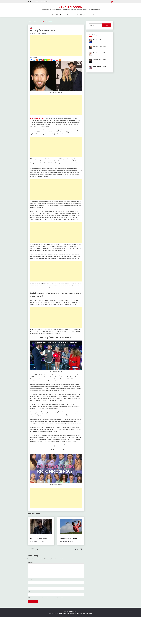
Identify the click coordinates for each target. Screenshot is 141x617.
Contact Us (37, 1)
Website (30, 592)
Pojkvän (48, 15)
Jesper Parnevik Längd (68, 539)
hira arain (44, 33)
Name (30, 579)
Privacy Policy (45, 1)
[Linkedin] (39, 60)
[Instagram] (51, 60)
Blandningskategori (65, 15)
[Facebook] (31, 60)
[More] (60, 60)
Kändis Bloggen (70, 7)
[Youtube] (57, 60)
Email (29, 586)
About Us (30, 1)
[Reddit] (37, 60)
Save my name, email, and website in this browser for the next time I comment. (49, 598)
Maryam (42, 541)
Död (57, 15)
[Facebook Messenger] (54, 60)
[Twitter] (34, 60)
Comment (30, 562)
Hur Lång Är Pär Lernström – (37, 118)
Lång (53, 15)
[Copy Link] (48, 60)
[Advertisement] (56, 45)
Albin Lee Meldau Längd (38, 539)
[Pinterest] (42, 60)
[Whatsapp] (45, 60)
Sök (107, 25)
